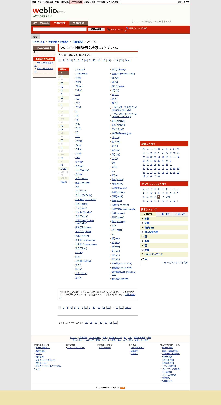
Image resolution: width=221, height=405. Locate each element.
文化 (75, 340)
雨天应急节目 (151, 232)
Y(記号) (64, 182)
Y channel (80, 69)
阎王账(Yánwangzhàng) (86, 244)
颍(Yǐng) (115, 150)
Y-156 (78, 107)
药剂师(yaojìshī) (119, 188)
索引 (35, 36)
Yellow (78, 149)
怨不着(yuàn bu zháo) (122, 263)
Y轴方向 (79, 86)
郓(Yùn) (115, 78)
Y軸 (113, 163)
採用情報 (134, 353)
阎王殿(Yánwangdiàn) (85, 240)
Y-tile (77, 157)
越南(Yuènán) (81, 178)
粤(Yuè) (78, 174)
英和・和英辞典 (62, 2)
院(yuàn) (116, 259)
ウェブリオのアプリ (76, 347)
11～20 (164, 214)
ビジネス (73, 338)
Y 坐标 (78, 90)
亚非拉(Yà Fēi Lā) (83, 195)
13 (108, 60)
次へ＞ (128, 60)
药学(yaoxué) (118, 217)
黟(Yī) (114, 103)
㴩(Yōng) (116, 137)
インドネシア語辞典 (171, 369)
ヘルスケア (89, 340)
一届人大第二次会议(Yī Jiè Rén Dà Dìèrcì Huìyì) (124, 115)
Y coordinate (81, 73)
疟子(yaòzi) (117, 230)
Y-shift (78, 153)
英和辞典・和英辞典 (171, 353)
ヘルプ (39, 353)
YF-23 (78, 128)
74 (121, 60)
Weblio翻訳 (167, 357)
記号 (168, 197)
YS (62, 140)
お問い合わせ (105, 347)
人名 (125, 340)
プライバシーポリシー (45, 360)
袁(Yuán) (79, 166)
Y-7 (76, 111)
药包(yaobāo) (118, 179)
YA (62, 76)
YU (62, 147)
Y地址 (78, 78)
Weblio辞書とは (43, 347)
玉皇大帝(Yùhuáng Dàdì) (123, 73)
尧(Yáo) (79, 252)
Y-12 (77, 103)
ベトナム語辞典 (169, 375)
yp (113, 234)
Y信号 (78, 82)
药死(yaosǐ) (117, 200)
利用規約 (40, 357)
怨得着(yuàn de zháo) (122, 267)
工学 (130, 338)
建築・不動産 (139, 338)
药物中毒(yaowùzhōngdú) (123, 209)
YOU (77, 136)
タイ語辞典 (167, 372)
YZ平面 (78, 141)
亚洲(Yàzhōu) (81, 216)
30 (96, 323)
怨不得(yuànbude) (120, 278)
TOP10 (148, 214)
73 (117, 60)
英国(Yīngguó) (118, 121)
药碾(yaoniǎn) (118, 192)
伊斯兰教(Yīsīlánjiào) (121, 133)
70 (115, 323)
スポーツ (106, 340)
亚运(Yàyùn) (81, 208)
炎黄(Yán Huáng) (83, 227)
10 (94, 60)
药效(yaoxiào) (118, 213)
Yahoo (78, 145)
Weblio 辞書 (39, 41)
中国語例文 (60, 23)
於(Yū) (115, 146)
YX (62, 158)
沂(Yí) (78, 265)
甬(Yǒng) (116, 154)
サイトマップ (41, 363)
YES (77, 124)
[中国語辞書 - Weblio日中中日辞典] (45, 12)
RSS (123, 388)
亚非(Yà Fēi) (81, 191)
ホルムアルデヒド (154, 254)
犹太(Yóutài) (81, 273)
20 (91, 323)
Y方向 (114, 167)
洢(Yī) (114, 99)
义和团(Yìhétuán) (83, 261)
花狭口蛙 (149, 227)
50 (106, 323)
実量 (147, 223)
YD (62, 87)
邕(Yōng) (116, 142)
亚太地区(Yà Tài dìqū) (85, 199)
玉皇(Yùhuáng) (119, 69)
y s (113, 171)
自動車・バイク (115, 338)
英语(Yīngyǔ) (118, 129)
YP (62, 129)
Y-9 (76, 120)
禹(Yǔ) (115, 158)
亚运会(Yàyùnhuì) (83, 212)
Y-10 (77, 94)
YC (62, 83)
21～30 (180, 214)
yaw (114, 225)
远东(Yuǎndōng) (82, 183)
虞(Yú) (115, 82)
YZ (62, 165)
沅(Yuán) (79, 162)
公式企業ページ (137, 347)
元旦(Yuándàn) (82, 170)
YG (62, 97)
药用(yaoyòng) (118, 221)
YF (62, 94)
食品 (119, 340)
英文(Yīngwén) (118, 125)
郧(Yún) (115, 94)
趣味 (98, 340)
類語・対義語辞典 (45, 2)
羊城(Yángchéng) (83, 231)
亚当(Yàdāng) (81, 204)
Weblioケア (167, 381)
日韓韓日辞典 (89, 2)
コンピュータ (95, 338)
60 (111, 323)
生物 (113, 340)
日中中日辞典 (76, 2)
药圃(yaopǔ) (117, 196)
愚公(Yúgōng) (118, 86)
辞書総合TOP (183, 2)
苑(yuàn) (116, 251)
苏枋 (147, 218)
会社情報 (134, 351)
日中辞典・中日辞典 (58, 41)
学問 (149, 338)
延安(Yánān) (81, 248)
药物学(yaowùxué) (120, 205)
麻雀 (147, 241)
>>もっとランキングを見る (175, 262)
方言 (131, 340)
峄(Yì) (78, 257)
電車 (105, 338)
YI (61, 105)
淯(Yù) (78, 277)
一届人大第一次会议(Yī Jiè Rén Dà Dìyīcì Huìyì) (124, 108)
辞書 (34, 2)
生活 (80, 340)
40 (101, 323)
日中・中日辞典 (41, 23)
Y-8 (76, 115)
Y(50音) (64, 168)
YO (62, 126)
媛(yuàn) (116, 238)
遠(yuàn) (116, 255)
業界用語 (83, 338)
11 (99, 60)
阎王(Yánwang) (82, 236)
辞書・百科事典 (141, 340)
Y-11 (77, 99)
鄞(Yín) (78, 269)
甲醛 (147, 250)
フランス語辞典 (169, 366)
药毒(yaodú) (117, 183)
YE (62, 90)
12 (104, 60)
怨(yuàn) (116, 242)
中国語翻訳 (79, 23)
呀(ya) (114, 175)
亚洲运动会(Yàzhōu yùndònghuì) (84, 221)
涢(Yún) (115, 90)
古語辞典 (101, 2)
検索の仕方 (40, 351)
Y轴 (77, 187)
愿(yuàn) (116, 247)
